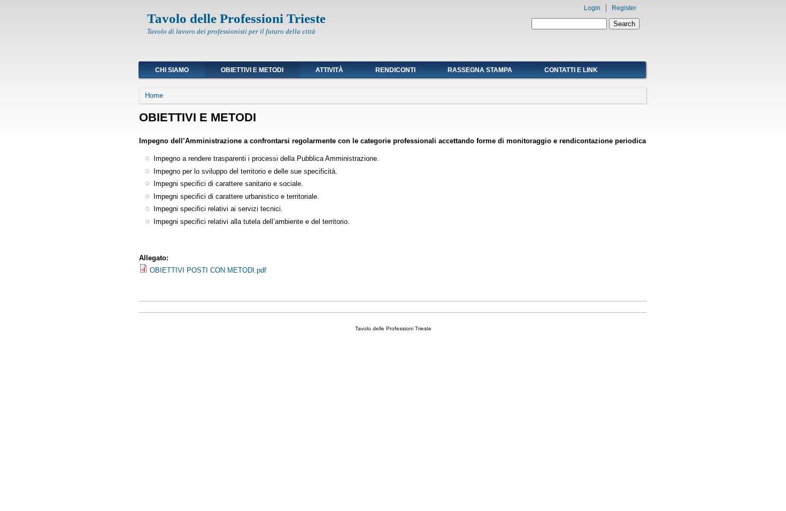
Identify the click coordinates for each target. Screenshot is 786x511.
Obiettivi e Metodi (252, 70)
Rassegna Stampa (480, 70)
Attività (329, 70)
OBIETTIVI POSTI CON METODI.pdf (208, 270)
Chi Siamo (172, 70)
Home (154, 95)
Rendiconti (395, 70)
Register (624, 8)
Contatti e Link (571, 70)
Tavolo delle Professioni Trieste (236, 18)
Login (592, 8)
